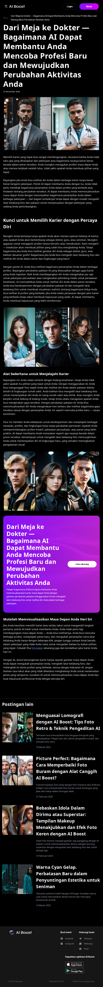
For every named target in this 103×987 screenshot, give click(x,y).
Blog (5, 17)
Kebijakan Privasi (56, 981)
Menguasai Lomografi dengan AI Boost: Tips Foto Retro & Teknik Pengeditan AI (68, 721)
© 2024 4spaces (16, 981)
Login (70, 6)
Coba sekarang (82, 564)
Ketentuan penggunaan (83, 981)
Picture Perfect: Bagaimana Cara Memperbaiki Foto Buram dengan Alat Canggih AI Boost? (66, 768)
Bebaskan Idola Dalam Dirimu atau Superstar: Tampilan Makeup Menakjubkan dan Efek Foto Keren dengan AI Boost (66, 821)
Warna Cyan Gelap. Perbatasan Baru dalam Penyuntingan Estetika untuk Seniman (68, 876)
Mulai (89, 6)
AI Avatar (37, 648)
